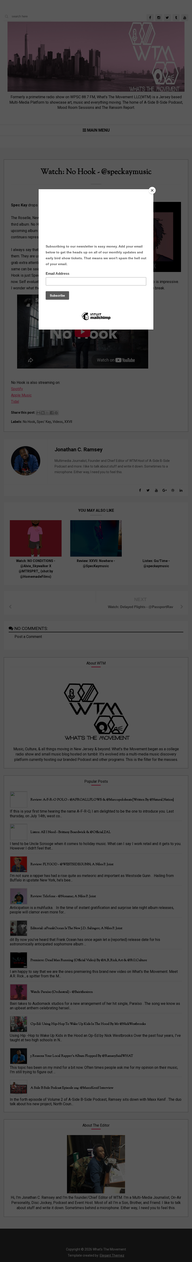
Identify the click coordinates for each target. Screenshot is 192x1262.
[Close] (152, 190)
